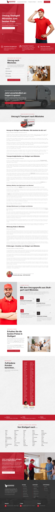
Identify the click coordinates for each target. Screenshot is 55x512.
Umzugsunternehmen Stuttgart (21, 1)
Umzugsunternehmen (43, 160)
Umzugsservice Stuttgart (32, 1)
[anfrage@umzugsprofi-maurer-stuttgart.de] (21, 506)
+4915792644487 (26, 275)
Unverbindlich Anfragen (8, 472)
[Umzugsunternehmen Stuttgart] (9, 485)
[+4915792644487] (38, 506)
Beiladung (20, 187)
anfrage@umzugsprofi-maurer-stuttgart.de (28, 418)
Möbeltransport (33, 173)
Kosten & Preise (40, 1)
